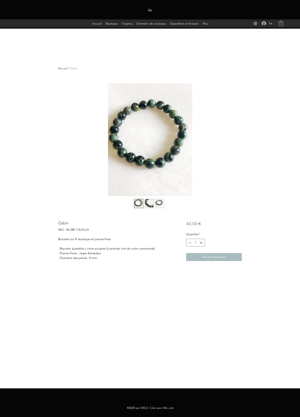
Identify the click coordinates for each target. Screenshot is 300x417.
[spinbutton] (195, 243)
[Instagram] (255, 23)
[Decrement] (189, 243)
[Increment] (201, 243)
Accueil (62, 68)
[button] (281, 23)
